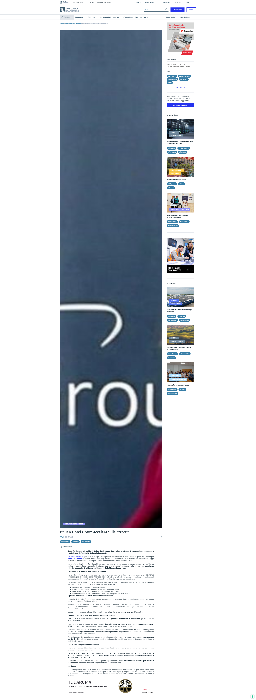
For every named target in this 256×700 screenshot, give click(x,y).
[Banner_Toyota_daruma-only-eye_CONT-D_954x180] (111, 693)
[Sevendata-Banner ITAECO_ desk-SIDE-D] (180, 56)
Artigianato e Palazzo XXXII (176, 179)
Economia (79, 17)
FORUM (138, 2)
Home (62, 23)
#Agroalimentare (184, 76)
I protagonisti (105, 17)
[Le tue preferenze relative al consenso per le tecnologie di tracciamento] (252, 696)
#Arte (170, 82)
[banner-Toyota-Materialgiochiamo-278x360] (180, 272)
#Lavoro (182, 389)
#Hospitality (65, 541)
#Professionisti (173, 226)
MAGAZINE (149, 2)
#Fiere (182, 184)
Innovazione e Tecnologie (123, 17)
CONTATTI (190, 2)
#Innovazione (172, 222)
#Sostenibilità (184, 320)
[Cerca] (166, 9)
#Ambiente (183, 79)
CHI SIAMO (178, 2)
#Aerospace (172, 76)
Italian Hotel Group (75, 556)
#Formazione (172, 389)
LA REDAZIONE (164, 2)
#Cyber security (184, 148)
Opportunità (170, 17)
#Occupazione (172, 393)
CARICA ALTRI (180, 87)
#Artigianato (172, 184)
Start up (138, 17)
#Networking (184, 222)
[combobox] (154, 9)
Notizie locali (185, 17)
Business (91, 17)
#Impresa (75, 541)
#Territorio (182, 152)
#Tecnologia (86, 541)
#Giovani (171, 188)
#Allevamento (172, 79)
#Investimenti (172, 354)
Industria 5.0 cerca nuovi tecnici (178, 385)
